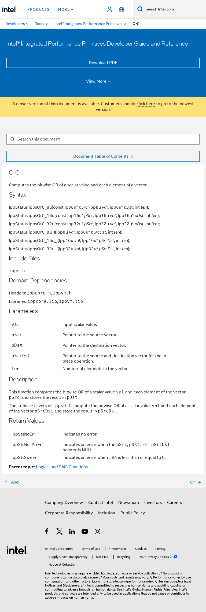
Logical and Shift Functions (62, 467)
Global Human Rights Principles (154, 589)
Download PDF (103, 62)
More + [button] (65, 9)
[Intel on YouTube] (85, 532)
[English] (121, 9)
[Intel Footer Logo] (17, 549)
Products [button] (38, 9)
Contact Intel (100, 502)
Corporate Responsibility (69, 513)
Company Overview (64, 502)
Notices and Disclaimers (62, 585)
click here (146, 103)
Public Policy (132, 513)
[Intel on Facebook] (47, 532)
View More (96, 81)
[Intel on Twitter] (60, 532)
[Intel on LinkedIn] (72, 532)
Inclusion (106, 513)
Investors (153, 502)
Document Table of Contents (100, 156)
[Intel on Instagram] (98, 532)
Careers (174, 502)
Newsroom (128, 502)
